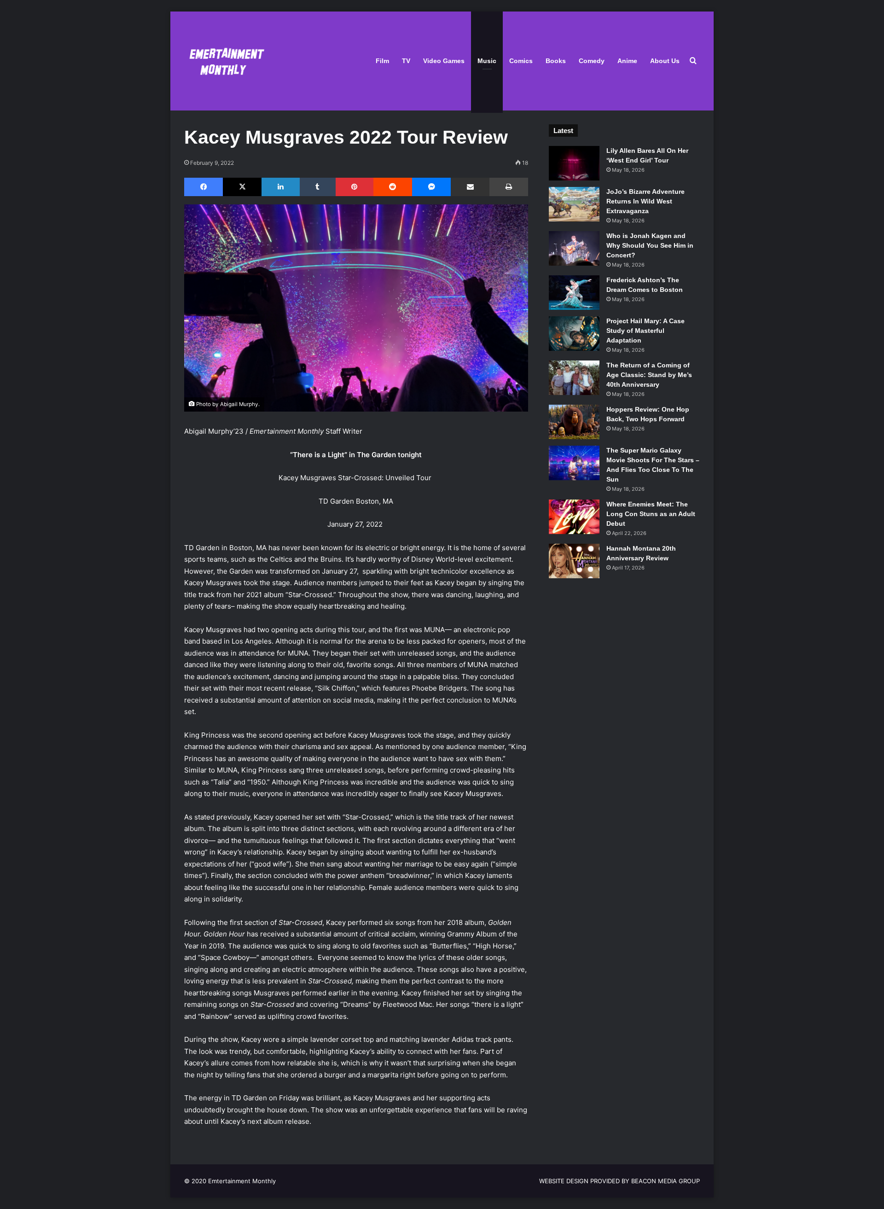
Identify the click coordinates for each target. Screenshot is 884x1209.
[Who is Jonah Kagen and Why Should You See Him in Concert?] (574, 248)
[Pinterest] (354, 187)
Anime (627, 60)
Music (486, 60)
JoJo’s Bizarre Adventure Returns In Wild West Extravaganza (645, 201)
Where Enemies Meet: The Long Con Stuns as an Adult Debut (650, 513)
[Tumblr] (318, 187)
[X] (242, 187)
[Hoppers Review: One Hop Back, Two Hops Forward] (574, 422)
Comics (521, 60)
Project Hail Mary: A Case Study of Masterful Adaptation (645, 330)
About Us (665, 60)
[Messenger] (431, 187)
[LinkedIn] (280, 187)
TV (406, 60)
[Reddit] (392, 187)
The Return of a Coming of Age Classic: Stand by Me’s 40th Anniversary (649, 374)
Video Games (444, 60)
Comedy (592, 60)
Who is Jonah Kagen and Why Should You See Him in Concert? (649, 245)
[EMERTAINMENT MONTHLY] (224, 61)
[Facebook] (203, 187)
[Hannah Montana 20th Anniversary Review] (574, 561)
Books (556, 60)
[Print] (508, 187)
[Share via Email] (470, 187)
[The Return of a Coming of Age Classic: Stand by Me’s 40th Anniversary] (574, 377)
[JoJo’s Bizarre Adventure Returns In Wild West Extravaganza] (574, 204)
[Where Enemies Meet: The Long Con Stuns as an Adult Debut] (574, 517)
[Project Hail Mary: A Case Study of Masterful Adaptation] (574, 333)
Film (382, 60)
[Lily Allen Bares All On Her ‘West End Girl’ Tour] (574, 163)
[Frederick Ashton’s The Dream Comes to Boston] (574, 292)
